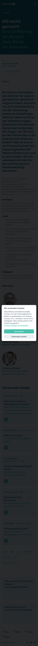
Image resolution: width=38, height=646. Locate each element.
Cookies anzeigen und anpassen (16, 325)
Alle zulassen (19, 331)
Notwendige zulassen (19, 336)
